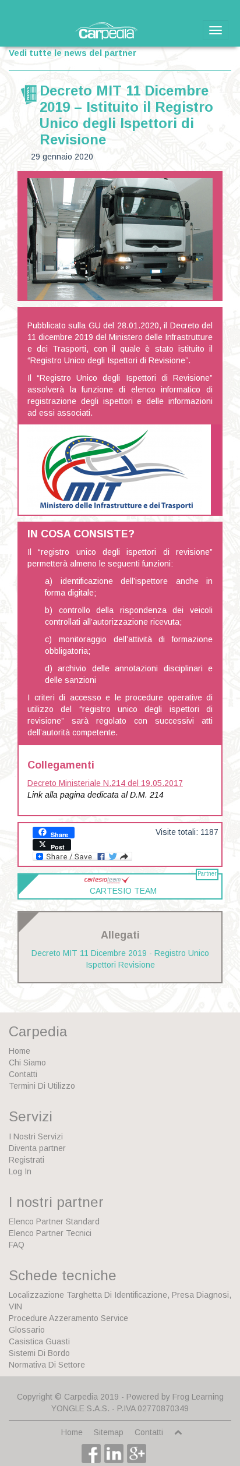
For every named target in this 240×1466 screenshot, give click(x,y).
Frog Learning (198, 1396)
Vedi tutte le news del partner (72, 53)
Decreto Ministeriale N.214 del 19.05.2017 (105, 783)
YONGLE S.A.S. (80, 1408)
